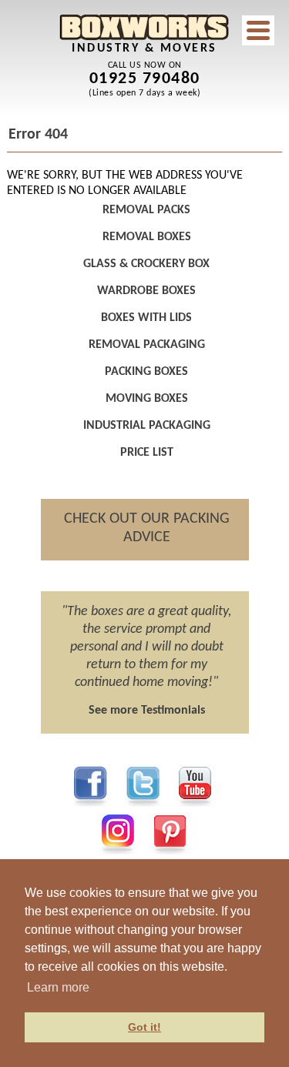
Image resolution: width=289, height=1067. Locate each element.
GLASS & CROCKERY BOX (146, 264)
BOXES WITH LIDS (146, 318)
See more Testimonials (147, 710)
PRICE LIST (146, 453)
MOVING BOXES (147, 399)
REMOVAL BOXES (146, 237)
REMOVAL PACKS (146, 210)
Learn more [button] (58, 987)
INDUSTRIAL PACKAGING (146, 426)
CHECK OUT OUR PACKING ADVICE (147, 528)
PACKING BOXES (146, 372)
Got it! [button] (144, 1027)
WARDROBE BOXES (146, 291)
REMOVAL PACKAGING (147, 345)
